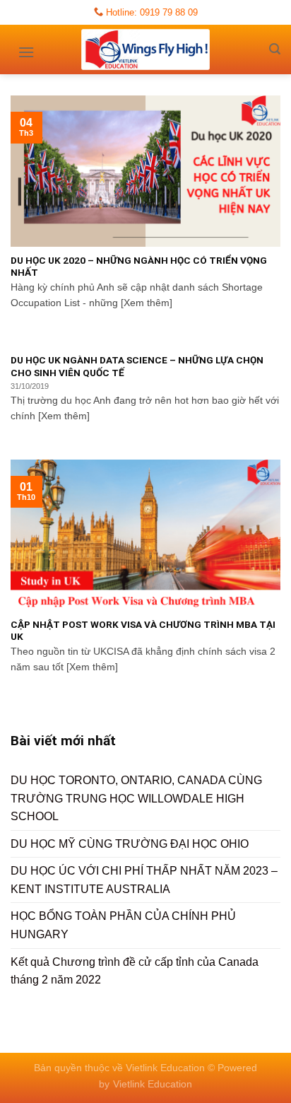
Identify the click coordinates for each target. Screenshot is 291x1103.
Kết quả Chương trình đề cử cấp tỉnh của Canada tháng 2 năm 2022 (135, 971)
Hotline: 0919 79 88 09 (150, 12)
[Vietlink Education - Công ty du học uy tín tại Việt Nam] (145, 49)
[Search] (274, 49)
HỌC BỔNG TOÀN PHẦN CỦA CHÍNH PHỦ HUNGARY (123, 925)
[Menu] (26, 47)
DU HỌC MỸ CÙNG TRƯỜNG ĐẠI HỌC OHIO (130, 844)
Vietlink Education (152, 1084)
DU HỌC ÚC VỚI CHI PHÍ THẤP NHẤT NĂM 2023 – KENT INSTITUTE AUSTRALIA (144, 880)
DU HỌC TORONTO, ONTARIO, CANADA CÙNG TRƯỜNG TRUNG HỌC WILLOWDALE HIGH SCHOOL (136, 798)
